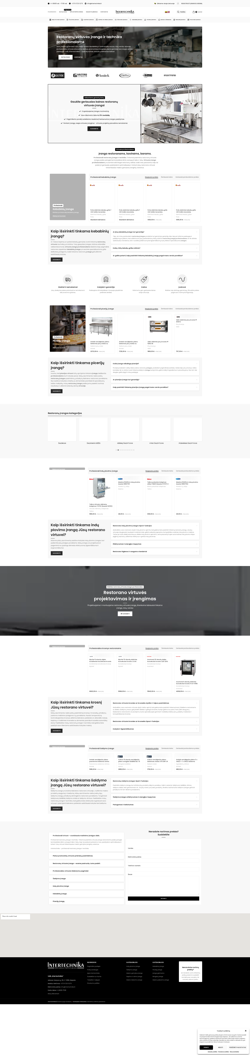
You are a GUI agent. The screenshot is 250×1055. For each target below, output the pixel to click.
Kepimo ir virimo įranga (134, 976)
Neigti (220, 1047)
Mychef (91, 666)
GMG (149, 349)
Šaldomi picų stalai (96, 346)
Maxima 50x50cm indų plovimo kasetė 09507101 (129, 483)
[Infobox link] (76, 3)
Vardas (130, 848)
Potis (92, 217)
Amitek (92, 349)
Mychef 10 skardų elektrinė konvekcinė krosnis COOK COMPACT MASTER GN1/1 (127, 661)
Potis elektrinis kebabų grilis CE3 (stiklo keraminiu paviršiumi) (186, 212)
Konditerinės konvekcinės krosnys (100, 664)
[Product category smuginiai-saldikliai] (125, 431)
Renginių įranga (158, 976)
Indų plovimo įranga (133, 966)
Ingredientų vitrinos (182, 764)
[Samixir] (125, 75)
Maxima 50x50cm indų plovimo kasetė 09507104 (187, 483)
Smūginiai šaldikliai (124, 764)
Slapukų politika (212, 1051)
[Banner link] (68, 197)
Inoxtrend (150, 666)
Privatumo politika (223, 1051)
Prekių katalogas (92, 970)
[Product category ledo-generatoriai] (156, 431)
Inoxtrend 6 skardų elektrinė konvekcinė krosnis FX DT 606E (187, 683)
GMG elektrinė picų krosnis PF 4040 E (186, 321)
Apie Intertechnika (93, 973)
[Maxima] (80, 75)
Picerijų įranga (157, 970)
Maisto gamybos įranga (134, 973)
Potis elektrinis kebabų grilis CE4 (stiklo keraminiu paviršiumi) (157, 212)
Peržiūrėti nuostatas (237, 1047)
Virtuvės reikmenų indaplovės (98, 509)
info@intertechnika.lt (68, 987)
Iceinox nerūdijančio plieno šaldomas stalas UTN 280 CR (157, 761)
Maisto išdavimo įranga (134, 980)
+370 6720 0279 (66, 983)
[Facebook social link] (177, 3)
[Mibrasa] (57, 75)
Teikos (91, 511)
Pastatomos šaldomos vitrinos (99, 764)
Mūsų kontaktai (234, 1051)
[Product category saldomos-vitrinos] (93, 431)
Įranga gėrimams (158, 973)
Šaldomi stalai (152, 764)
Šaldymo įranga (131, 970)
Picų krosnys (152, 346)
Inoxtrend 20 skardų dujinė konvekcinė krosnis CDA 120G (157, 660)
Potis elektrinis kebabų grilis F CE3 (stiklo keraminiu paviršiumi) (129, 212)
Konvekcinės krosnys (125, 664)
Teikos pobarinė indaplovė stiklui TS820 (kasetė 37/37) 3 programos (157, 484)
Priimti (206, 1047)
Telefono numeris (134, 866)
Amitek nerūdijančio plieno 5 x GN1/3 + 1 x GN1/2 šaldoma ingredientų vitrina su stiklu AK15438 (186, 762)
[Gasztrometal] (170, 75)
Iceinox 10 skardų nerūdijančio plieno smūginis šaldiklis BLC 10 (129, 761)
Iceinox (120, 766)
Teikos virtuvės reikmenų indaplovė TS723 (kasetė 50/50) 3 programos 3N (100, 506)
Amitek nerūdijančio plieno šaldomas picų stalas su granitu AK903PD (128, 343)
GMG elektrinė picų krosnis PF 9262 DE (158, 343)
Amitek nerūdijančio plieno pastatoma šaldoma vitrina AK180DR (99, 761)
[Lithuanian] (166, 12)
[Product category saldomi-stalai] (188, 431)
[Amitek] (192, 75)
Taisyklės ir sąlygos (93, 980)
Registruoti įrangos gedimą (191, 3)
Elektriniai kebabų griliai (98, 214)
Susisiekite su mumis (94, 976)
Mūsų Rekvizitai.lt (53, 994)
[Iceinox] (147, 75)
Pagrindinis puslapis (93, 966)
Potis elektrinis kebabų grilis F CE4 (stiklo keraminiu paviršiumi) (100, 212)
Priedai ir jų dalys (123, 486)
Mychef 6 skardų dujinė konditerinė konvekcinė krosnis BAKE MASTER (100, 661)
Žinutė (130, 874)
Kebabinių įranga (158, 966)
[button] (246, 1031)
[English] (168, 12)
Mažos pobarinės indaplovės (156, 486)
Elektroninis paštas (134, 857)
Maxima (120, 489)
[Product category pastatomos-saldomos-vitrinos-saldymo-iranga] (62, 433)
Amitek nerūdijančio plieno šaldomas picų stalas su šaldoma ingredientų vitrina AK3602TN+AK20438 (100, 344)
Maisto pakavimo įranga (161, 980)
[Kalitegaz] (102, 75)
